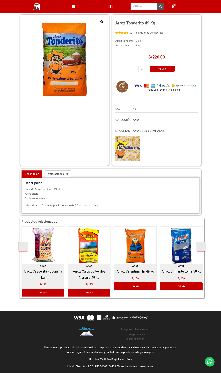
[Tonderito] (127, 148)
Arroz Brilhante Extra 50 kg (161, 271)
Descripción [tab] (32, 173)
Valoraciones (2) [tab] (58, 173)
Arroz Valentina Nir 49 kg (114, 271)
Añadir (22, 292)
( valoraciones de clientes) (146, 32)
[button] (102, 22)
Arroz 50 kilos (141, 130)
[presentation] (23, 246)
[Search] (160, 6)
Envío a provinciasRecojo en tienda (135, 334)
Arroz (136, 119)
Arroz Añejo (157, 130)
